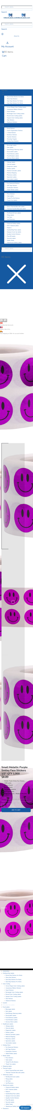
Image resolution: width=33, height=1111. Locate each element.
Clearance (7, 244)
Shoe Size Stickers (12, 99)
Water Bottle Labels (12, 190)
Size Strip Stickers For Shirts (15, 103)
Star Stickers (10, 120)
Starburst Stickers (12, 122)
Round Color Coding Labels (14, 116)
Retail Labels (8, 192)
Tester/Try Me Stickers (13, 198)
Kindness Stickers (12, 135)
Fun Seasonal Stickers (13, 183)
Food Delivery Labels (13, 154)
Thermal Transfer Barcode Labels (16, 209)
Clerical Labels (11, 164)
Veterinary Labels (9, 211)
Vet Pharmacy (11, 219)
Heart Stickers (11, 111)
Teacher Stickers (11, 137)
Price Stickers (11, 194)
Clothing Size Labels (10, 94)
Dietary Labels (11, 168)
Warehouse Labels (9, 221)
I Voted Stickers (11, 132)
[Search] (2, 9)
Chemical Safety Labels (13, 223)
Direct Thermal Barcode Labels (15, 206)
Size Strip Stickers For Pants (15, 101)
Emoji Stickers (11, 128)
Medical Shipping (12, 173)
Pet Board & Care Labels (14, 213)
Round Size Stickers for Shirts (15, 97)
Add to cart (16, 810)
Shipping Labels (8, 202)
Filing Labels (10, 215)
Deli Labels (10, 147)
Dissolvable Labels (12, 152)
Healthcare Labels (9, 160)
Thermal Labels (8, 204)
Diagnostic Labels (12, 166)
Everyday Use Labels (10, 126)
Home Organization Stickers (15, 130)
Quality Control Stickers (13, 234)
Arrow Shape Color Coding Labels (16, 107)
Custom (6, 124)
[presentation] (2, 320)
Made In (9, 228)
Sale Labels (10, 196)
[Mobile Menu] (2, 4)
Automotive (7, 92)
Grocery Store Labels (13, 158)
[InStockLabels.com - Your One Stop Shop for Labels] (17, 16)
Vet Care (9, 217)
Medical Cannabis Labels (14, 171)
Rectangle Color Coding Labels (15, 113)
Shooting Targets (12, 139)
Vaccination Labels (12, 179)
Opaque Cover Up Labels (14, 232)
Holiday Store (8, 181)
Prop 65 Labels (11, 236)
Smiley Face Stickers (13, 141)
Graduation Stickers (12, 187)
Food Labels (7, 143)
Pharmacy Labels (12, 175)
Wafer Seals (10, 240)
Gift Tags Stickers (12, 185)
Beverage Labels (11, 145)
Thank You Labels (12, 200)
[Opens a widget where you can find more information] (25, 1108)
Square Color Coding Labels (15, 118)
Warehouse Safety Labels (14, 242)
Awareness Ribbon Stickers (15, 109)
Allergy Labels (11, 162)
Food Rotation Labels (13, 156)
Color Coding (7, 105)
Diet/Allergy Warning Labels (15, 149)
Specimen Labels (12, 177)
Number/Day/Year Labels (14, 230)
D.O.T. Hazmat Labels (13, 225)
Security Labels (11, 238)
